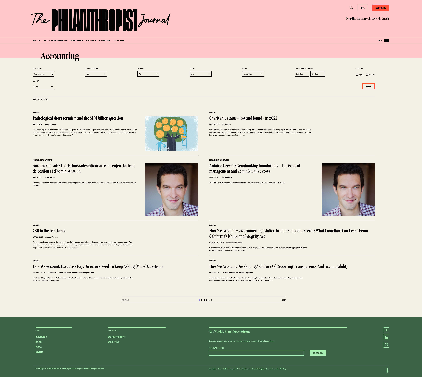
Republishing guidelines (261, 369)
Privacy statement (243, 369)
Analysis (36, 40)
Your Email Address (216, 348)
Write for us (113, 341)
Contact (39, 352)
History (39, 341)
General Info (41, 336)
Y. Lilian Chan (62, 272)
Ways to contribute (116, 336)
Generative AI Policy (279, 369)
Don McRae (226, 124)
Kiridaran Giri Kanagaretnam (83, 272)
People (39, 346)
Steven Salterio (229, 272)
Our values (212, 369)
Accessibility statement (226, 369)
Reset (368, 86)
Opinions (36, 112)
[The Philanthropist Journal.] (386, 370)
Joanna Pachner (51, 236)
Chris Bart (53, 272)
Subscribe (381, 7)
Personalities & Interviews (98, 40)
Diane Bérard (50, 177)
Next (284, 300)
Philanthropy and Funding (55, 40)
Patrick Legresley (246, 272)
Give (363, 7)
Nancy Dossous (51, 124)
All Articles (119, 40)
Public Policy (77, 40)
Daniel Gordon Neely (234, 242)
